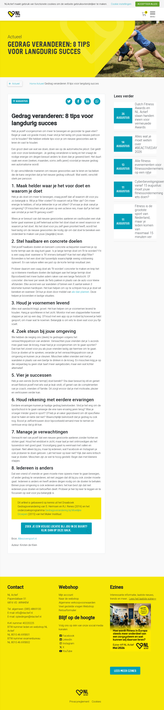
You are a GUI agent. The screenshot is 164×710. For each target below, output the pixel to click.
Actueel (40, 83)
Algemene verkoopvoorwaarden (77, 602)
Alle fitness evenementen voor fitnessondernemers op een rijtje (149, 166)
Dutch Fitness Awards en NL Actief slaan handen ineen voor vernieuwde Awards (144, 115)
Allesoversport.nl (27, 538)
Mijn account (66, 594)
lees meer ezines (125, 671)
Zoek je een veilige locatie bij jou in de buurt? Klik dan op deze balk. (56, 528)
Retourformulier (67, 610)
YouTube (67, 651)
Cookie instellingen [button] (121, 4)
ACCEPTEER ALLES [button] (147, 4)
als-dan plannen (80, 291)
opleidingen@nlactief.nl (28, 616)
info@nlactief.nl (24, 612)
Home (33, 83)
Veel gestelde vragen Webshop (76, 606)
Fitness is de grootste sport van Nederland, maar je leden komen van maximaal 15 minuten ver (144, 221)
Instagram (68, 643)
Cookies (96, 701)
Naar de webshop (69, 598)
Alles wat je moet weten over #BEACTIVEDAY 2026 (146, 144)
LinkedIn (67, 639)
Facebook (68, 635)
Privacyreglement (79, 701)
